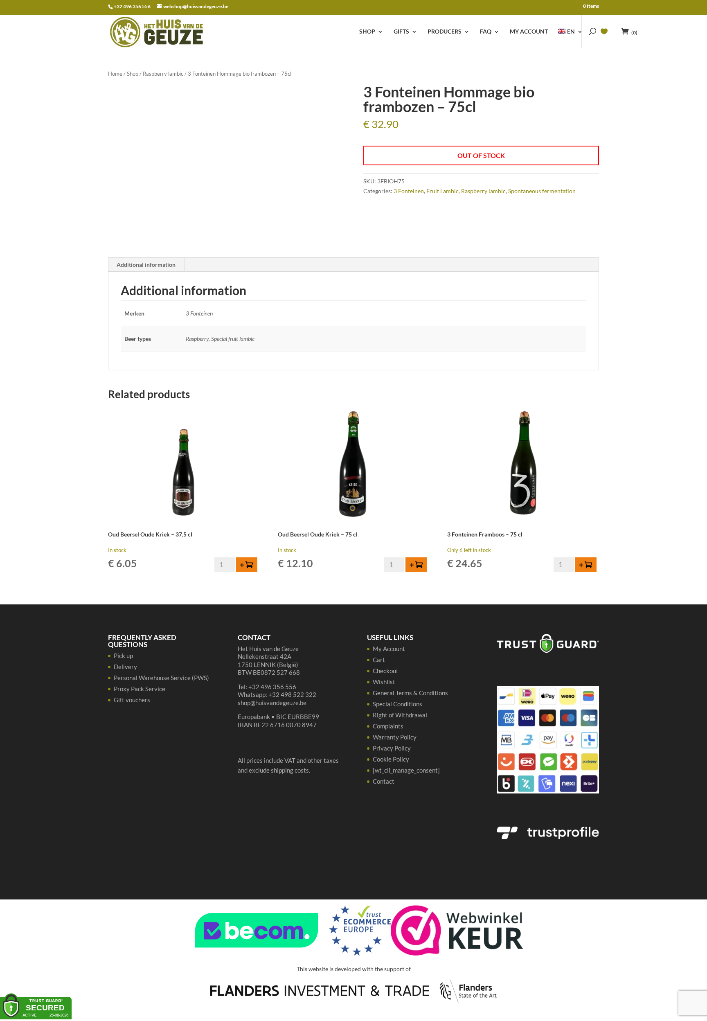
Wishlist (384, 681)
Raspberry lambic (163, 73)
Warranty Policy (395, 737)
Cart (379, 659)
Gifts (401, 32)
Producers (445, 32)
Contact (383, 781)
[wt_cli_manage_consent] (406, 770)
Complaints (388, 726)
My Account (529, 32)
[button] (246, 564)
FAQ (485, 32)
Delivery (125, 666)
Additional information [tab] (146, 264)
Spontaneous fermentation (542, 190)
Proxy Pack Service (139, 688)
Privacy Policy (392, 748)
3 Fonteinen (409, 190)
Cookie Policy (391, 759)
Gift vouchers (132, 699)
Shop (367, 32)
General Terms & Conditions (410, 692)
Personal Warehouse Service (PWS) (161, 677)
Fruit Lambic (442, 190)
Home (115, 73)
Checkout (386, 670)
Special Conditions (397, 704)
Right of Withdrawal (400, 715)
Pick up (123, 655)
